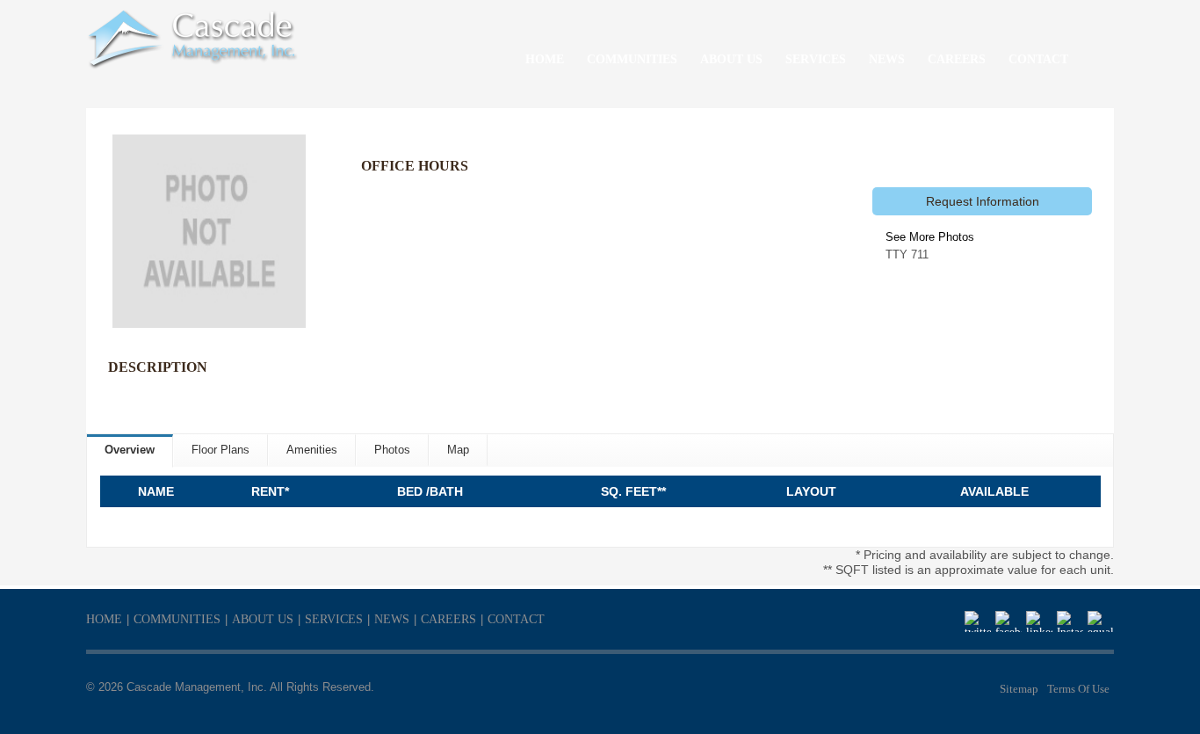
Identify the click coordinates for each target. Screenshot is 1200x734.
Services (334, 619)
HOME (544, 59)
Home (104, 619)
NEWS (887, 59)
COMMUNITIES (632, 59)
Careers (448, 619)
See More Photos (930, 236)
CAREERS (957, 59)
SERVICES (815, 59)
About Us (262, 619)
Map (458, 449)
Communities (177, 619)
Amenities (311, 449)
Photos (392, 449)
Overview (130, 449)
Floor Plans (220, 449)
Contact (516, 619)
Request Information (982, 201)
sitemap (1019, 688)
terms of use (1078, 688)
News (391, 619)
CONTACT (1038, 59)
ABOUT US (731, 59)
